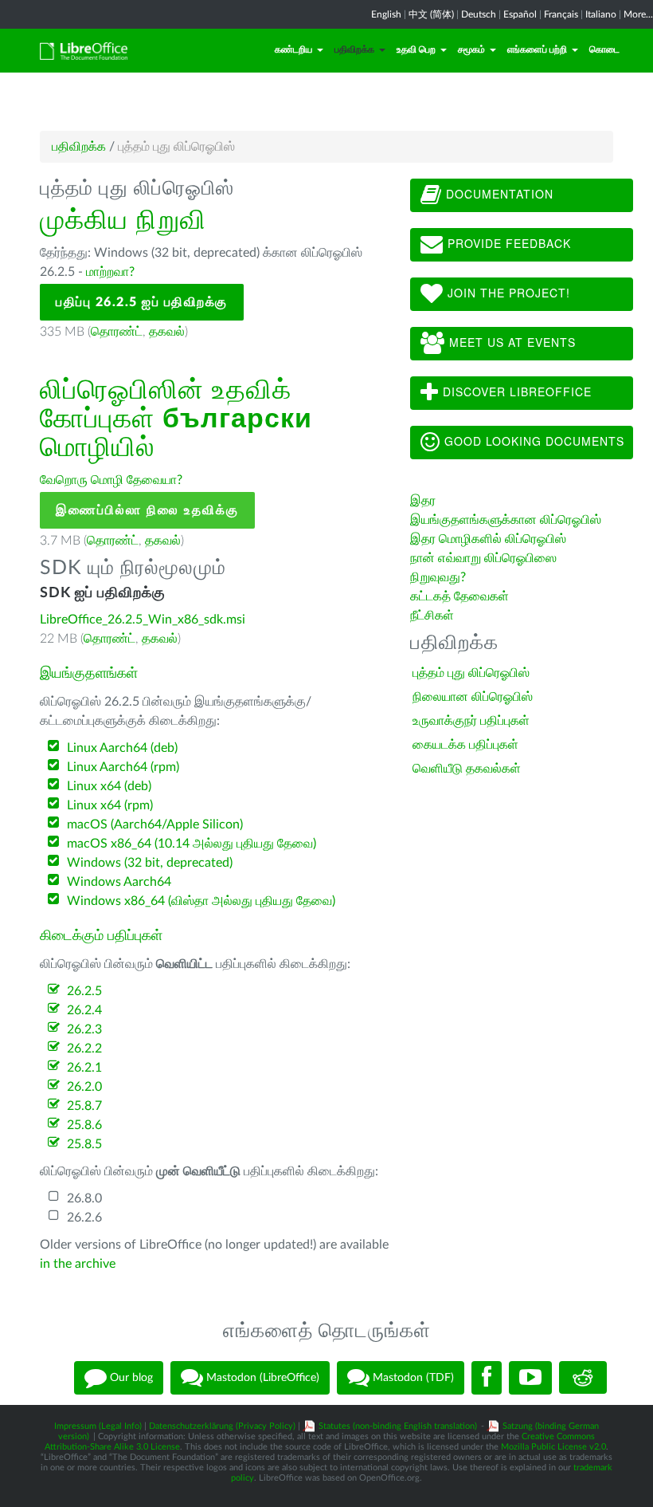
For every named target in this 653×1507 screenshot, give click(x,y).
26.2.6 (84, 1217)
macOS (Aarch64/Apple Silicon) (155, 824)
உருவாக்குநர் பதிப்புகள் (471, 720)
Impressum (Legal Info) (98, 1426)
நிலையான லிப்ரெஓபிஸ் (473, 697)
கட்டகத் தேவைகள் (461, 596)
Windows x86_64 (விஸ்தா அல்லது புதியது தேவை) (201, 901)
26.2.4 (84, 1010)
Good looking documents (532, 441)
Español (520, 14)
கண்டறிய (293, 49)
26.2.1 (84, 1067)
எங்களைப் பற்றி (537, 49)
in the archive (77, 1263)
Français (561, 14)
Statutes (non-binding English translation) (398, 1426)
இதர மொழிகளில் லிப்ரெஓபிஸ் (488, 539)
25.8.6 (84, 1125)
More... (638, 14)
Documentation (497, 194)
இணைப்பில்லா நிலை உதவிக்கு (147, 510)
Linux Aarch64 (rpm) (123, 767)
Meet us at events (510, 342)
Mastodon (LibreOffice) (261, 1377)
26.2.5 (84, 991)
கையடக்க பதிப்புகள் (465, 744)
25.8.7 (84, 1106)
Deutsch (478, 14)
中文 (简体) (431, 14)
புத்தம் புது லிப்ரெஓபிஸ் (471, 673)
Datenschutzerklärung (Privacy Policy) (222, 1426)
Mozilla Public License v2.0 (553, 1446)
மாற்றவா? (110, 272)
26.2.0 (84, 1086)
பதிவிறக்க (354, 49)
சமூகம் (471, 49)
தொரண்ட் (117, 331)
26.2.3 (84, 1029)
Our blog (130, 1377)
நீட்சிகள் (432, 615)
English (386, 14)
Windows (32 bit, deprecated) (150, 862)
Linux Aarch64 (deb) (122, 748)
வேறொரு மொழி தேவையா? (111, 480)
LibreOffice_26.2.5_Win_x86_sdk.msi (142, 619)
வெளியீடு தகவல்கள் (467, 768)
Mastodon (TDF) (412, 1377)
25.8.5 (84, 1144)
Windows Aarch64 (119, 881)
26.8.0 (84, 1198)
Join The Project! (507, 293)
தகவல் (167, 331)
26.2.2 (84, 1048)
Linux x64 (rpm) (110, 805)
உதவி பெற (416, 49)
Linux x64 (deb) (109, 786)
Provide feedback (507, 243)
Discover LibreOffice (515, 391)
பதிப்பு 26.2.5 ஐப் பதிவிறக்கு (142, 302)
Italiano (600, 14)
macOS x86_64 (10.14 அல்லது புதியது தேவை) (191, 843)
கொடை (604, 49)
